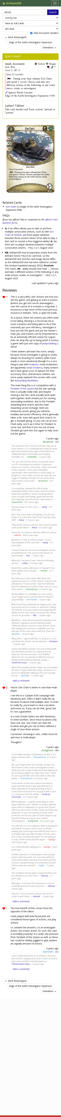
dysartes (16, 634)
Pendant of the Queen (22, 388)
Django (51, 839)
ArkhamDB (13, 3)
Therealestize (39, 757)
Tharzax (44, 875)
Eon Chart (12, 56)
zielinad (51, 886)
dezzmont (48, 441)
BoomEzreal (32, 589)
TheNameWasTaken (21, 964)
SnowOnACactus (19, 662)
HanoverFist (17, 502)
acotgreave (47, 750)
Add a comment (21, 680)
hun (28, 555)
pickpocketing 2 (50, 343)
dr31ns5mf (32, 599)
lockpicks (33, 364)
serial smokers (34, 367)
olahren (17, 535)
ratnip (44, 507)
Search (52, 12)
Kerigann (53, 641)
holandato (32, 456)
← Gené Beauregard (15, 37)
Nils (35, 615)
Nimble (18, 234)
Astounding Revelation (26, 380)
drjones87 (48, 951)
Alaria (21, 520)
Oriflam (44, 570)
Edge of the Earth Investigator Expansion (30, 42)
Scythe (41, 865)
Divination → (49, 47)
